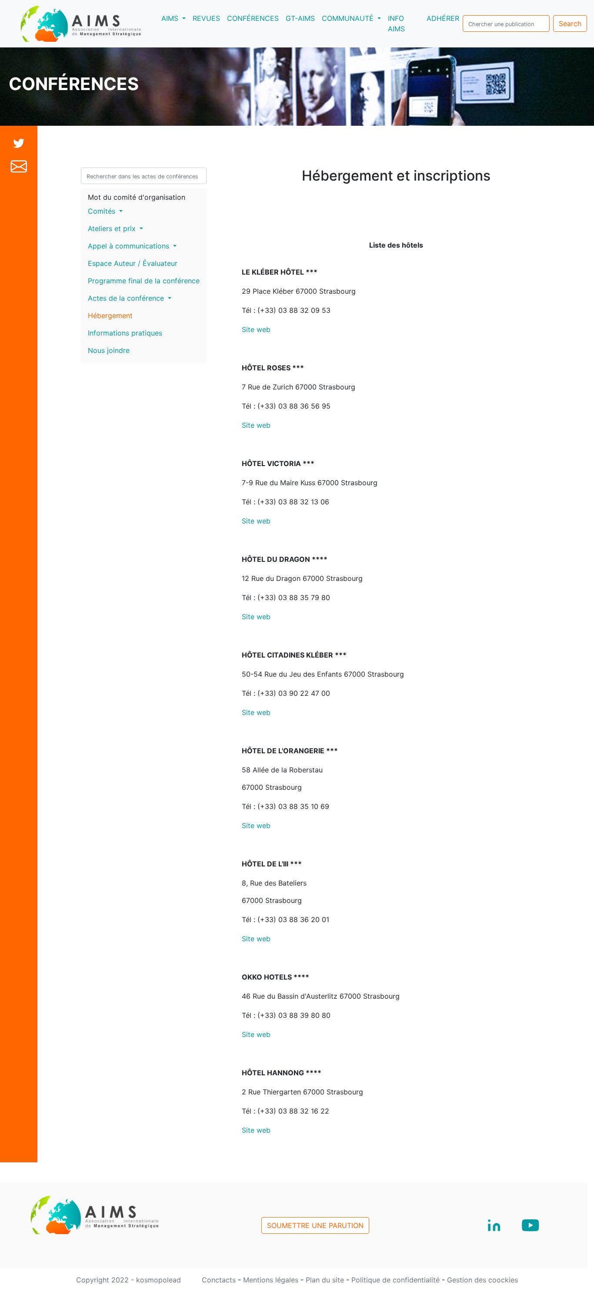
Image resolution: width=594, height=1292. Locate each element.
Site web (256, 329)
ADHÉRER (443, 18)
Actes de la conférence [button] (127, 298)
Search (570, 23)
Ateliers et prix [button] (113, 228)
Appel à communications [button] (129, 246)
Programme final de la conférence (144, 280)
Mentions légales (271, 1279)
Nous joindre (109, 350)
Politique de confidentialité (396, 1279)
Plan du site (326, 1279)
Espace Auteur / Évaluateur (132, 263)
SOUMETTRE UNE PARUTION (315, 1225)
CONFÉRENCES (253, 18)
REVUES (206, 18)
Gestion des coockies (482, 1279)
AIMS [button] (175, 18)
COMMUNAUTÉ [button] (349, 18)
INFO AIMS (396, 23)
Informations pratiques (125, 333)
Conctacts (220, 1279)
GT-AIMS (300, 18)
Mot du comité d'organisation (136, 197)
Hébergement (110, 315)
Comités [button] (102, 211)
